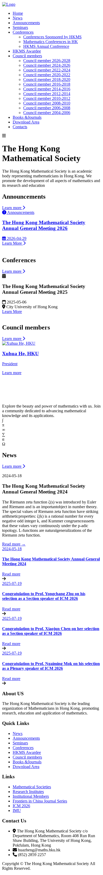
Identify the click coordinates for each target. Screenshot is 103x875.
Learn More (12, 311)
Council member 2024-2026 (46, 65)
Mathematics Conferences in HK (50, 41)
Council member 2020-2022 (46, 75)
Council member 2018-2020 (46, 79)
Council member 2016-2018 (46, 84)
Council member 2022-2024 (46, 70)
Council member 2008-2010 (46, 103)
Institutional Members (31, 796)
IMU (17, 810)
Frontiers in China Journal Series (40, 801)
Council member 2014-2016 (46, 89)
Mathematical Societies (32, 787)
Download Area (26, 122)
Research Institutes (28, 791)
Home (18, 13)
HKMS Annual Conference (46, 46)
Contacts (20, 127)
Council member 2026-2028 (46, 60)
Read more (11, 574)
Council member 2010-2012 (46, 98)
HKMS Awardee (27, 51)
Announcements (26, 22)
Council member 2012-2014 (46, 93)
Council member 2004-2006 (46, 112)
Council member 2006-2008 (46, 108)
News (17, 18)
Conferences (23, 32)
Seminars (20, 27)
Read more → (14, 544)
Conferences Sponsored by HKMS (52, 37)
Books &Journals (27, 117)
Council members (27, 56)
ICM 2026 (21, 806)
